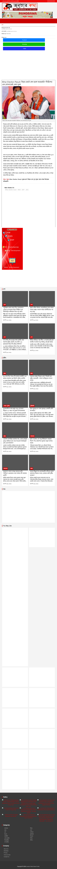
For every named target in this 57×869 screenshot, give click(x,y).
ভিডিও (31, 840)
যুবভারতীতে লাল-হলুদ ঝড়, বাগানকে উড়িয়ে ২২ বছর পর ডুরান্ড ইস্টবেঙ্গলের (14, 410)
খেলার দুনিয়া (7, 406)
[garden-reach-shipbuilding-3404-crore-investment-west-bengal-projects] (42, 430)
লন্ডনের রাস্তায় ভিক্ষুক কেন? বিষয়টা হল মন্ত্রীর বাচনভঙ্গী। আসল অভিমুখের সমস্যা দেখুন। (41, 378)
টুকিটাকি (32, 406)
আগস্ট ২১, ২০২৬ (34, 320)
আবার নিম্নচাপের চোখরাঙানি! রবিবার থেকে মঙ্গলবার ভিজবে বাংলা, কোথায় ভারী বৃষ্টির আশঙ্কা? (42, 473)
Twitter (24, 48)
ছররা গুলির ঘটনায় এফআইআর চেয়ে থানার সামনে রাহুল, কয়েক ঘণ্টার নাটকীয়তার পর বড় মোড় (42, 310)
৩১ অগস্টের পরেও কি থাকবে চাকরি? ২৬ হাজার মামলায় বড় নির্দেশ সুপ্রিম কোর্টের (14, 377)
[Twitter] (51, 1)
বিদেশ (5, 834)
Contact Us (6, 857)
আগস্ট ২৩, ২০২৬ (7, 419)
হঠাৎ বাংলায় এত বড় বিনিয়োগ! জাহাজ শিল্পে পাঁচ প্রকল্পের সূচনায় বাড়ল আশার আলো (41, 441)
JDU (27, 190)
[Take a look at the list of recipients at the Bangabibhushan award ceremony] (28, 816)
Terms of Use (7, 855)
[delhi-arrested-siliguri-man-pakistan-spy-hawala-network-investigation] (15, 299)
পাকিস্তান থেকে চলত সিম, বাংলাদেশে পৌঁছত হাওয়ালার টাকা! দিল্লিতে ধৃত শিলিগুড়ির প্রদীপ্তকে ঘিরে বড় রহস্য (13, 310)
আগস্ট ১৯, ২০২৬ (7, 352)
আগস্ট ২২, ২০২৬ (7, 320)
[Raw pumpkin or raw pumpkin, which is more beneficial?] (42, 400)
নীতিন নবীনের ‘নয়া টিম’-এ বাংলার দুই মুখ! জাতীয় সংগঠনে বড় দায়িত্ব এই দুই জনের (42, 341)
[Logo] (19, 5)
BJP (23, 190)
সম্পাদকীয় (6, 842)
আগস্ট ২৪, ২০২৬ (34, 389)
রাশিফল (31, 832)
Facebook (24, 40)
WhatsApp (24, 44)
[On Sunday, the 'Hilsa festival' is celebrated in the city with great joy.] (46, 809)
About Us (6, 849)
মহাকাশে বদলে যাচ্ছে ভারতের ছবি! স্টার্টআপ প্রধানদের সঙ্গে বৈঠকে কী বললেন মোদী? (15, 473)
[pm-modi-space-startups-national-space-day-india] (15, 462)
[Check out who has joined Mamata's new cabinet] (11, 815)
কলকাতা (32, 436)
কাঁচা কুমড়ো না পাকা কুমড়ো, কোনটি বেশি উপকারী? (41, 410)
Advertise (6, 851)
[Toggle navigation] (4, 21)
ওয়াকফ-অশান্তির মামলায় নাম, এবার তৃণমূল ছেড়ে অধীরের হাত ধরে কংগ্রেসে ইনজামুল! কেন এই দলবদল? (15, 441)
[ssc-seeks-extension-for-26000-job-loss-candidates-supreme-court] (15, 331)
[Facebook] (48, 1)
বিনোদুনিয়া (6, 840)
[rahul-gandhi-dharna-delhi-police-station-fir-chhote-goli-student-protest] (42, 299)
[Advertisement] (28, 69)
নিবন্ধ (31, 828)
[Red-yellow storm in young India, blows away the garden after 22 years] (15, 400)
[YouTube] (53, 1)
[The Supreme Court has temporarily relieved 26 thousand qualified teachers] (15, 367)
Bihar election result (10, 190)
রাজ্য (5, 373)
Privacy (5, 853)
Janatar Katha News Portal (32, 866)
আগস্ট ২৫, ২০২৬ (7, 387)
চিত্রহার (31, 836)
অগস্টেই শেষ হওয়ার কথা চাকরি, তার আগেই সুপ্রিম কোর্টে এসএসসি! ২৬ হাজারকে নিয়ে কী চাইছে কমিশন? (13, 342)
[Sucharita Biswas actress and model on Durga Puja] (11, 809)
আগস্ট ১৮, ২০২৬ (34, 350)
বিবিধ (31, 838)
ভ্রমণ (31, 830)
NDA (19, 190)
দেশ (2, 25)
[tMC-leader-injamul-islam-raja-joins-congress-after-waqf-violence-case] (15, 430)
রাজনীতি (6, 836)
